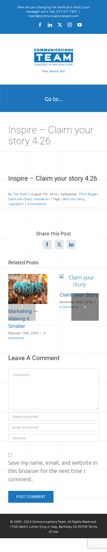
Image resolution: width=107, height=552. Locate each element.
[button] (22, 307)
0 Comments (36, 204)
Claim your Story (20, 199)
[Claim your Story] (79, 277)
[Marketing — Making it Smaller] (27, 277)
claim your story (73, 199)
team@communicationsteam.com (53, 15)
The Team (20, 194)
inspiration (16, 204)
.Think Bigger (87, 194)
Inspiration (41, 199)
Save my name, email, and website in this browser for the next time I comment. (52, 470)
